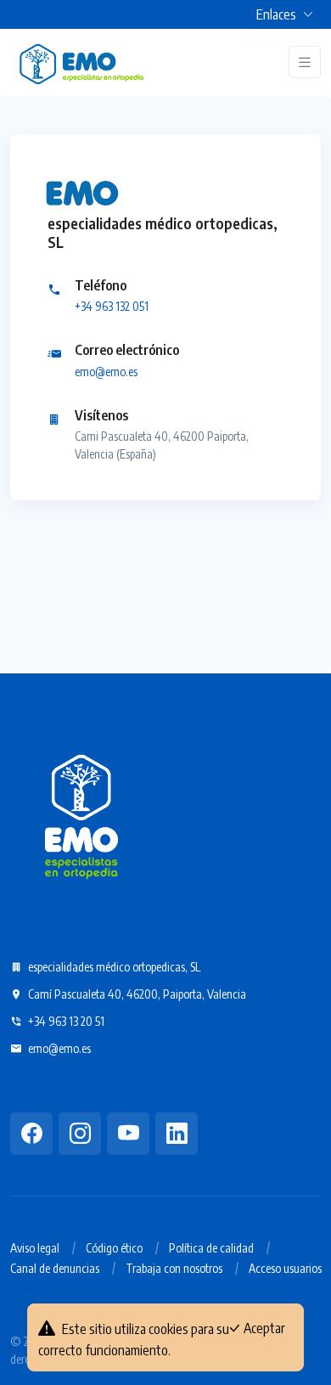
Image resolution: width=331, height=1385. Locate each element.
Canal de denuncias (54, 1268)
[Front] (81, 62)
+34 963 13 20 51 (64, 1021)
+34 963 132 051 (112, 306)
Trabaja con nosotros (174, 1268)
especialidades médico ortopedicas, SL (112, 967)
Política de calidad (211, 1248)
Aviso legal (34, 1248)
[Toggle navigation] (305, 62)
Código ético (114, 1248)
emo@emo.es (106, 371)
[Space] (81, 813)
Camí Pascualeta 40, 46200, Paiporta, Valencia (135, 994)
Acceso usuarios (285, 1268)
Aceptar (263, 1328)
